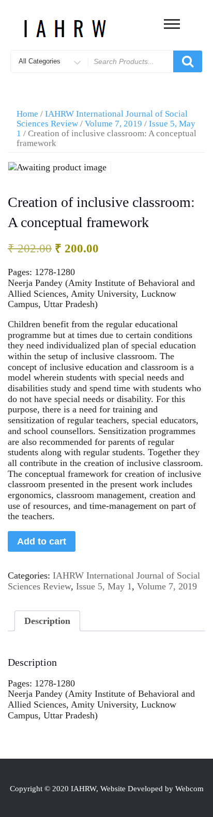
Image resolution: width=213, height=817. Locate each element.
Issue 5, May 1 (104, 586)
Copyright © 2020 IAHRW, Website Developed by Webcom (107, 788)
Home (27, 114)
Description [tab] (47, 621)
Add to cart (41, 541)
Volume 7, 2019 (113, 124)
